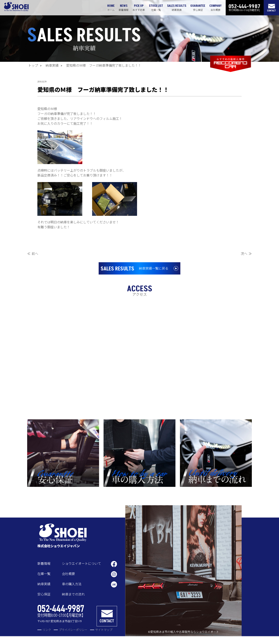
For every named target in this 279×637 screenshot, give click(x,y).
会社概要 (68, 574)
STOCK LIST (156, 8)
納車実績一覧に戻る (134, 268)
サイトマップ (103, 630)
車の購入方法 (71, 584)
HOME (111, 8)
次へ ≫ (246, 254)
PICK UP (139, 8)
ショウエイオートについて (81, 564)
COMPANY (215, 8)
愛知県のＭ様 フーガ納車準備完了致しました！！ (103, 65)
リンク (46, 630)
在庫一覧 (43, 574)
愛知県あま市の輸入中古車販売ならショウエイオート (184, 632)
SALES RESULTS (176, 8)
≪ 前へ (32, 254)
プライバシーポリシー (73, 630)
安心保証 (43, 594)
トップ (33, 65)
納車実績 (52, 65)
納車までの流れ (73, 594)
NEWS (123, 8)
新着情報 (43, 564)
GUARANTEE (197, 8)
